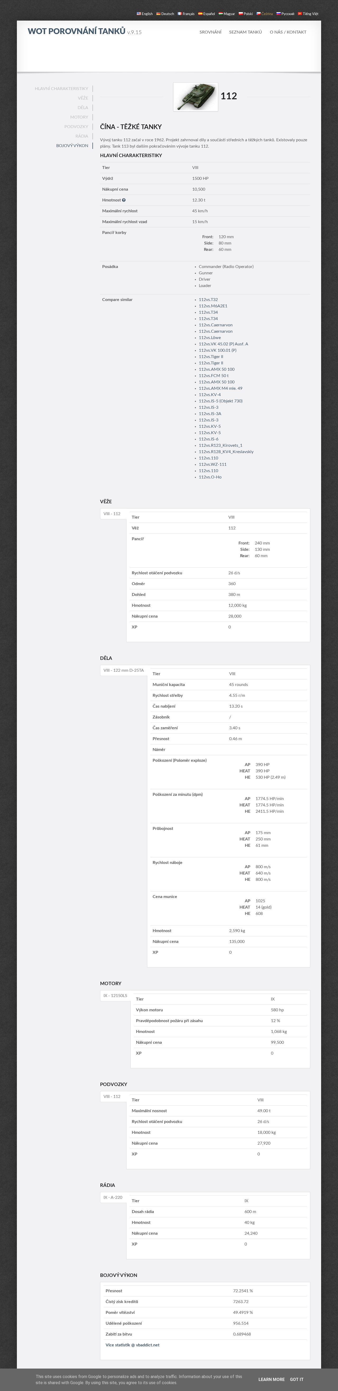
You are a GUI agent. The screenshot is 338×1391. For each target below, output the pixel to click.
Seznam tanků (245, 32)
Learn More (272, 1379)
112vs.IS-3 (208, 407)
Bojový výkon (72, 146)
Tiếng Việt (310, 14)
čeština (267, 14)
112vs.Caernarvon (216, 325)
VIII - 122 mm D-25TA (124, 670)
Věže (83, 98)
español (209, 14)
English (147, 14)
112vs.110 (208, 458)
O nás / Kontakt (288, 32)
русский (287, 14)
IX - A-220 (113, 1197)
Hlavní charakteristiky (61, 89)
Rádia (82, 136)
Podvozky (76, 127)
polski (248, 14)
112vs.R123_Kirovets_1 (220, 445)
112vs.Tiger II (211, 357)
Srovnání (210, 32)
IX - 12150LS (115, 996)
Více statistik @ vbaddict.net (132, 1345)
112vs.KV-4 (210, 395)
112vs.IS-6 (208, 439)
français (189, 14)
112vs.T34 (208, 312)
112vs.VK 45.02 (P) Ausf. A (223, 344)
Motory (79, 117)
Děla (83, 108)
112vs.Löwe (210, 338)
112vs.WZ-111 (213, 464)
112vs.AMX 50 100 (216, 369)
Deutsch (167, 14)
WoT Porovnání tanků (85, 32)
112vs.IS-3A (210, 414)
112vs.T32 (208, 300)
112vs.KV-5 (210, 426)
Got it (297, 1379)
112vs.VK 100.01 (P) (217, 350)
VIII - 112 (112, 514)
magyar (229, 14)
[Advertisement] (169, 57)
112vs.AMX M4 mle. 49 (220, 388)
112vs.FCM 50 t (214, 376)
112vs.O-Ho (210, 477)
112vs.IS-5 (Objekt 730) (220, 401)
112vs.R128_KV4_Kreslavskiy (226, 452)
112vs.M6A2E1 (213, 306)
